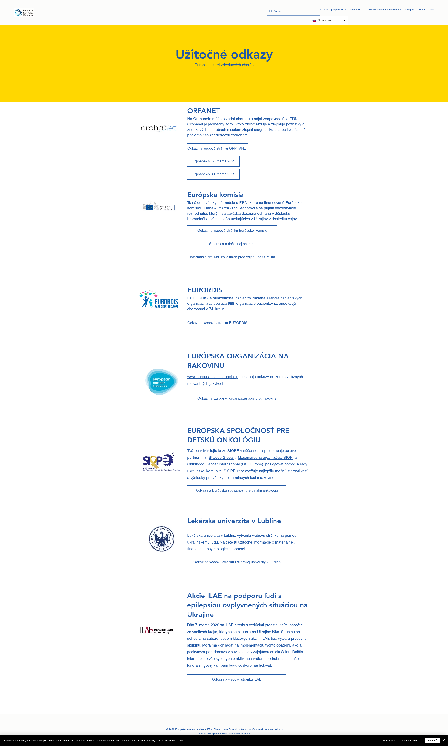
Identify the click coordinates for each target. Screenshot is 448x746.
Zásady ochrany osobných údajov (165, 740)
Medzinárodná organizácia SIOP (265, 457)
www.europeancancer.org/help (212, 377)
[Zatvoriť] (444, 740)
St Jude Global (221, 457)
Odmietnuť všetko (410, 740)
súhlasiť (432, 740)
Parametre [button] (389, 740)
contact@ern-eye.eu (240, 733)
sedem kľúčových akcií (239, 638)
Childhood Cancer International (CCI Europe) (225, 464)
